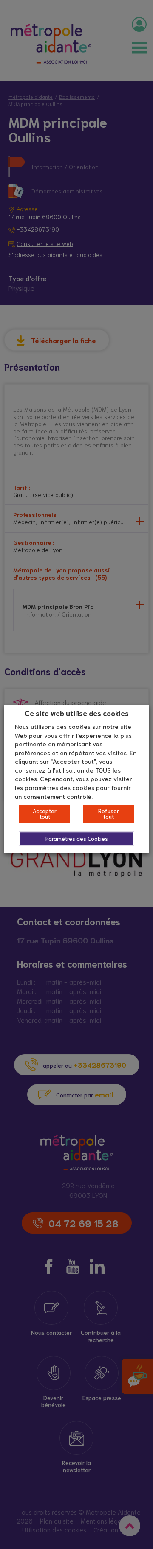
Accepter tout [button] (45, 813)
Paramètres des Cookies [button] (76, 838)
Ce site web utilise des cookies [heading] (77, 712)
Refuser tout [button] (108, 813)
